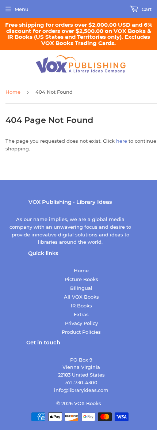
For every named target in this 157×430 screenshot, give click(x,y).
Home (12, 92)
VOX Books (87, 403)
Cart (146, 9)
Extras (81, 314)
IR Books (81, 306)
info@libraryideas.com (81, 390)
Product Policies (81, 332)
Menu (21, 9)
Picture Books (81, 279)
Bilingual (81, 288)
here (121, 141)
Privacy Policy (81, 323)
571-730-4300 (81, 382)
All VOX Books (81, 297)
